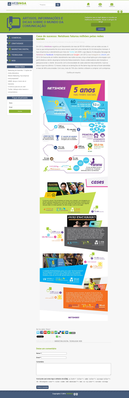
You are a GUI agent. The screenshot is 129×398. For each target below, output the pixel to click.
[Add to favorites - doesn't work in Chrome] (52, 332)
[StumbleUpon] (56, 332)
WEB (13, 61)
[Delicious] (59, 332)
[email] (45, 332)
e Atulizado (60, 42)
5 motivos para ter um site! (17, 87)
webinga (82, 42)
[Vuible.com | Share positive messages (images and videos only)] (48, 333)
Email (38, 357)
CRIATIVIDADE (17, 43)
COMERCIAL (17, 38)
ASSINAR (101, 29)
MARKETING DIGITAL (20, 49)
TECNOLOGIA (17, 55)
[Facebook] (41, 332)
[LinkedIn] (66, 332)
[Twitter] (38, 332)
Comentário (40, 362)
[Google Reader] (63, 332)
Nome (38, 353)
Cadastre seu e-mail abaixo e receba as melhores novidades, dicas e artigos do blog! (101, 19)
